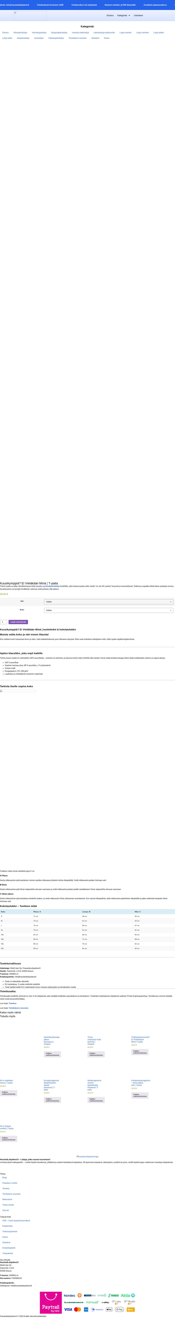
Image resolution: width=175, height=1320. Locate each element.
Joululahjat (38, 38)
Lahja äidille (159, 33)
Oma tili (5, 1210)
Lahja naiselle (126, 33)
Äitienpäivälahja (20, 33)
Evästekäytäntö (8, 1248)
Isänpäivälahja (23, 38)
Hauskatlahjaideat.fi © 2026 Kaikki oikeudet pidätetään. (23, 1316)
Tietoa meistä (8, 1205)
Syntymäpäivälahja (59, 33)
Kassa (106, 38)
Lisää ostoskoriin (18, 622)
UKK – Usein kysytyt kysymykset (16, 1221)
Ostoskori (138, 15)
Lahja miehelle (142, 33)
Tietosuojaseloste (9, 1231)
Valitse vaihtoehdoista (52, 1054)
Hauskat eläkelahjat (80, 33)
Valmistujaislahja (39, 33)
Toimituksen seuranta (78, 38)
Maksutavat (7, 1199)
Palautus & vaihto (9, 1183)
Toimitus (5, 1188)
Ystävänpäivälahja (56, 38)
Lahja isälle (7, 38)
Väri (22, 601)
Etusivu (110, 15)
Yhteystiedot (7, 1253)
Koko (22, 609)
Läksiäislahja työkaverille (104, 33)
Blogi (4, 1178)
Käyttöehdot (7, 1226)
